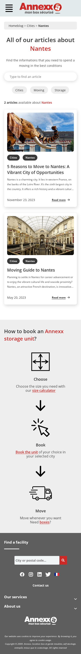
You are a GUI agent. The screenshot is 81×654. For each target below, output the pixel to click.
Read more (59, 200)
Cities (31, 26)
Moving (39, 90)
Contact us (41, 585)
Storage (60, 90)
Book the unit (27, 452)
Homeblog (16, 26)
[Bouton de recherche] (63, 560)
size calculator (44, 390)
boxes (44, 522)
